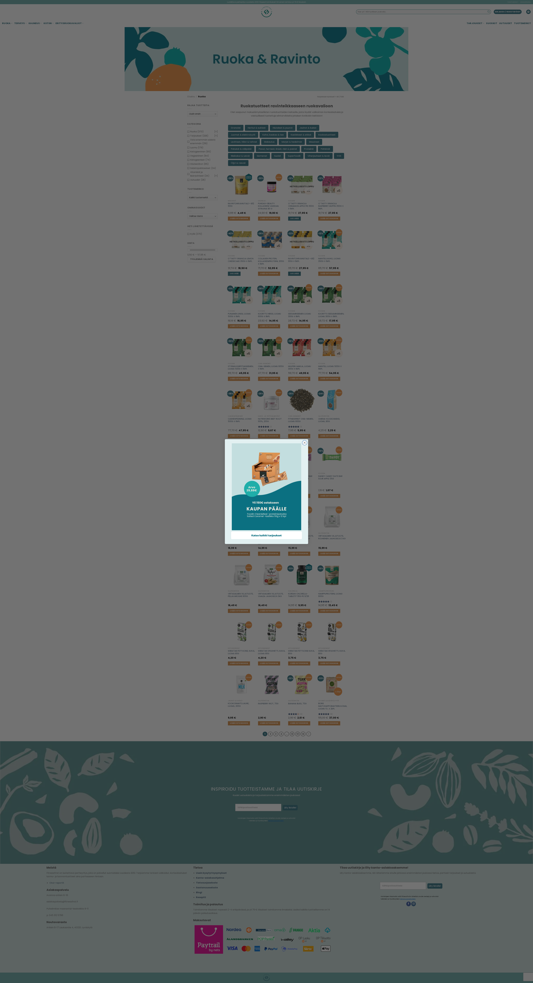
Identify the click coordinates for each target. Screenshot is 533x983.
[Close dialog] (304, 442)
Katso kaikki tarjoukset (266, 535)
